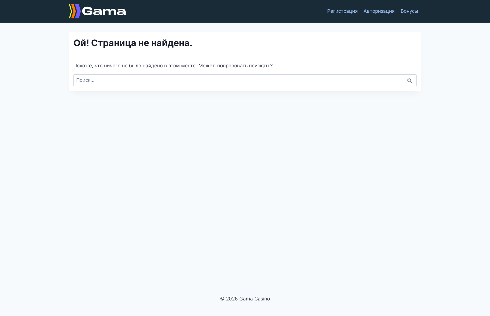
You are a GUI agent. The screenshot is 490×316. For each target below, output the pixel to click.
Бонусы (409, 11)
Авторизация (379, 11)
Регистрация (342, 11)
